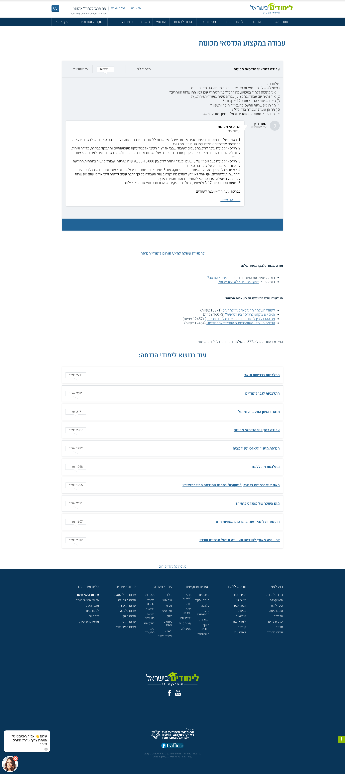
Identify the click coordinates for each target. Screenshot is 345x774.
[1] (195, 341)
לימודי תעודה (234, 22)
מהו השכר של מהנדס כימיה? (258, 503)
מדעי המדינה (187, 611)
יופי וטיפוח (166, 611)
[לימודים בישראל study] (271, 8)
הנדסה (187, 604)
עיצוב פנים (185, 623)
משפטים (204, 595)
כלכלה (205, 605)
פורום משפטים (127, 600)
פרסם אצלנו (118, 8)
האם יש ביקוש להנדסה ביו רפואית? (250, 314)
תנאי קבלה (276, 600)
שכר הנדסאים (230, 200)
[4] (182, 341)
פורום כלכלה (128, 611)
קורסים (242, 627)
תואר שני (258, 22)
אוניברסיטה (276, 611)
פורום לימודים (275, 632)
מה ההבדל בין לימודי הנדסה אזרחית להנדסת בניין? (240, 319)
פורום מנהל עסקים (125, 595)
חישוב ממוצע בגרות (87, 600)
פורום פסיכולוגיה (125, 627)
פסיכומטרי (208, 22)
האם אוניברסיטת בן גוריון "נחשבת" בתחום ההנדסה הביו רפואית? (231, 485)
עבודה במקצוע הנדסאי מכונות (257, 430)
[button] (172, 69)
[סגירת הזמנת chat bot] (46, 749)
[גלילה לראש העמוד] (341, 762)
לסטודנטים (92, 611)
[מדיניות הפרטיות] (341, 739)
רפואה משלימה (150, 616)
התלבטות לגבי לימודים (262, 393)
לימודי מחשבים (150, 631)
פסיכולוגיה (184, 629)
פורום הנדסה (128, 621)
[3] (186, 341)
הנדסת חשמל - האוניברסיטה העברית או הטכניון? (240, 323)
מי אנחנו (136, 8)
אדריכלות (185, 618)
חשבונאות (203, 634)
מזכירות (150, 595)
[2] (191, 341)
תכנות (169, 630)
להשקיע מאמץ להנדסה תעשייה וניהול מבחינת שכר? (239, 540)
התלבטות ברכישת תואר (262, 375)
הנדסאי (161, 22)
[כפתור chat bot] (10, 764)
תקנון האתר (92, 605)
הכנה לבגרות (183, 22)
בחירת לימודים (122, 22)
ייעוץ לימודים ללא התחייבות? (238, 282)
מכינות (242, 611)
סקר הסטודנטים (90, 22)
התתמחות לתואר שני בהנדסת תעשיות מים (248, 521)
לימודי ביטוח (165, 636)
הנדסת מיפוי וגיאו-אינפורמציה (256, 448)
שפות (169, 605)
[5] (178, 341)
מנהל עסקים (201, 600)
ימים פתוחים (275, 621)
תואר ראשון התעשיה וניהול (259, 412)
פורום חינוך (129, 616)
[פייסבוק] (169, 693)
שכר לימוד (277, 605)
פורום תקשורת (127, 605)
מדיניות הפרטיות (89, 621)
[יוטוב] (178, 693)
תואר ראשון (281, 22)
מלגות (145, 22)
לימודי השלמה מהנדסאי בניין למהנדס (248, 310)
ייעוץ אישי (63, 22)
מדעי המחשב (186, 597)
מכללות (278, 616)
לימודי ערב (240, 632)
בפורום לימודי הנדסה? (222, 278)
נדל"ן (169, 595)
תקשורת (204, 620)
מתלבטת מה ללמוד (265, 467)
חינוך (169, 616)
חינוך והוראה (205, 627)
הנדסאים (241, 616)
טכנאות (150, 609)
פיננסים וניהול (168, 623)
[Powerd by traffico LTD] (172, 746)
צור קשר (94, 616)
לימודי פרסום (151, 602)
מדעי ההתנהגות (203, 613)
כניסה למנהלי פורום (173, 566)
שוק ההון (167, 600)
